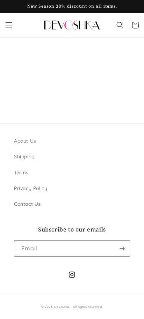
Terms (21, 172)
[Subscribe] (122, 248)
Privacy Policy (30, 188)
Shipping (24, 156)
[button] (8, 25)
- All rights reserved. (87, 307)
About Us (25, 141)
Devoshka (62, 307)
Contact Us (27, 204)
